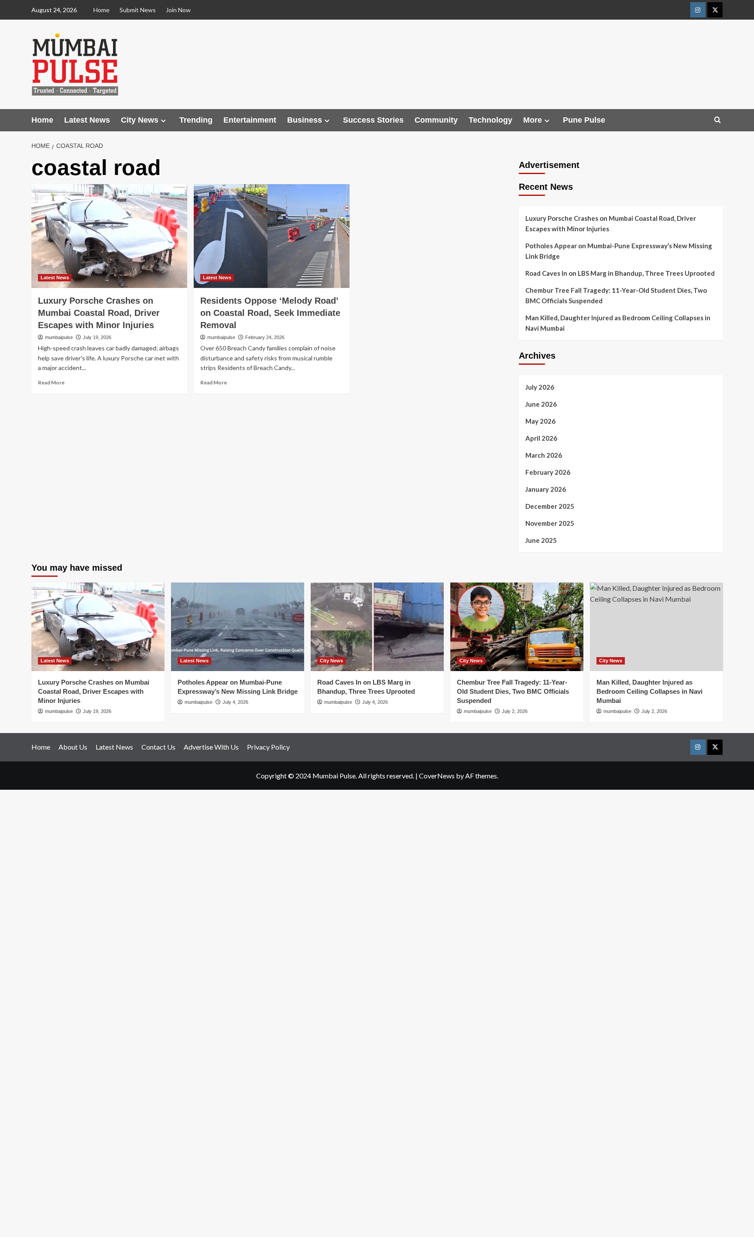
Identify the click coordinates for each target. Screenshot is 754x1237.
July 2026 (539, 387)
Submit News (138, 10)
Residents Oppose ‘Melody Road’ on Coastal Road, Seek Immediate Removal (270, 313)
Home (101, 10)
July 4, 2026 (235, 702)
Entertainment (249, 120)
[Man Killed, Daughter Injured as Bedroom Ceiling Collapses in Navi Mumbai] (656, 627)
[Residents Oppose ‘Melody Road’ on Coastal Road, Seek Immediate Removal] (272, 236)
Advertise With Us (211, 747)
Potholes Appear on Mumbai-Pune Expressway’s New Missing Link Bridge (618, 251)
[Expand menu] (163, 120)
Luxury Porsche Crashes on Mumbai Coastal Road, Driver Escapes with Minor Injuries (99, 313)
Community (436, 120)
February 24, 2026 (264, 337)
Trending (195, 120)
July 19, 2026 (97, 337)
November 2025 (549, 523)
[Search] (717, 120)
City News (139, 120)
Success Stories (373, 120)
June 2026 (541, 404)
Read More (51, 382)
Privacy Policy (268, 747)
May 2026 (540, 421)
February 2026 (547, 472)
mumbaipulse (59, 337)
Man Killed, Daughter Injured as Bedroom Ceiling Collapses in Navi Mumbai (617, 323)
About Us (72, 747)
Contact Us (158, 747)
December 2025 (549, 506)
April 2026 (541, 438)
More (532, 120)
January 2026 (545, 489)
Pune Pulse (584, 120)
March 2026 (543, 455)
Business (304, 120)
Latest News (87, 120)
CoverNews (437, 775)
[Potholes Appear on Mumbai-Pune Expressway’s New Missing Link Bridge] (237, 627)
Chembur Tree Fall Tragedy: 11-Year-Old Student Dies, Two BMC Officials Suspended (616, 295)
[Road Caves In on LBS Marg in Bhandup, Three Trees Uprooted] (377, 627)
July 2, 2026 (515, 711)
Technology (490, 120)
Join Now (178, 10)
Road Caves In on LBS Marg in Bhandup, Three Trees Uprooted (620, 273)
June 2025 (541, 540)
